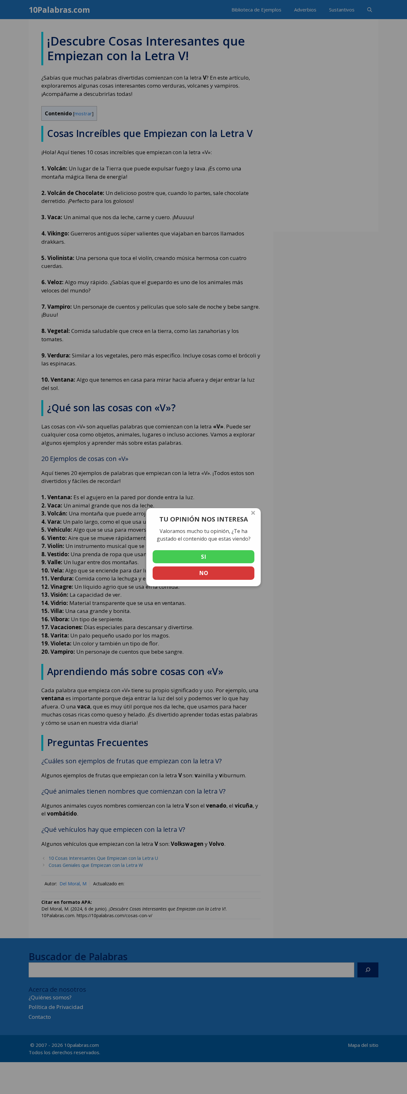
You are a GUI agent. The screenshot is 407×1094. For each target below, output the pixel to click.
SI (203, 556)
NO (203, 573)
